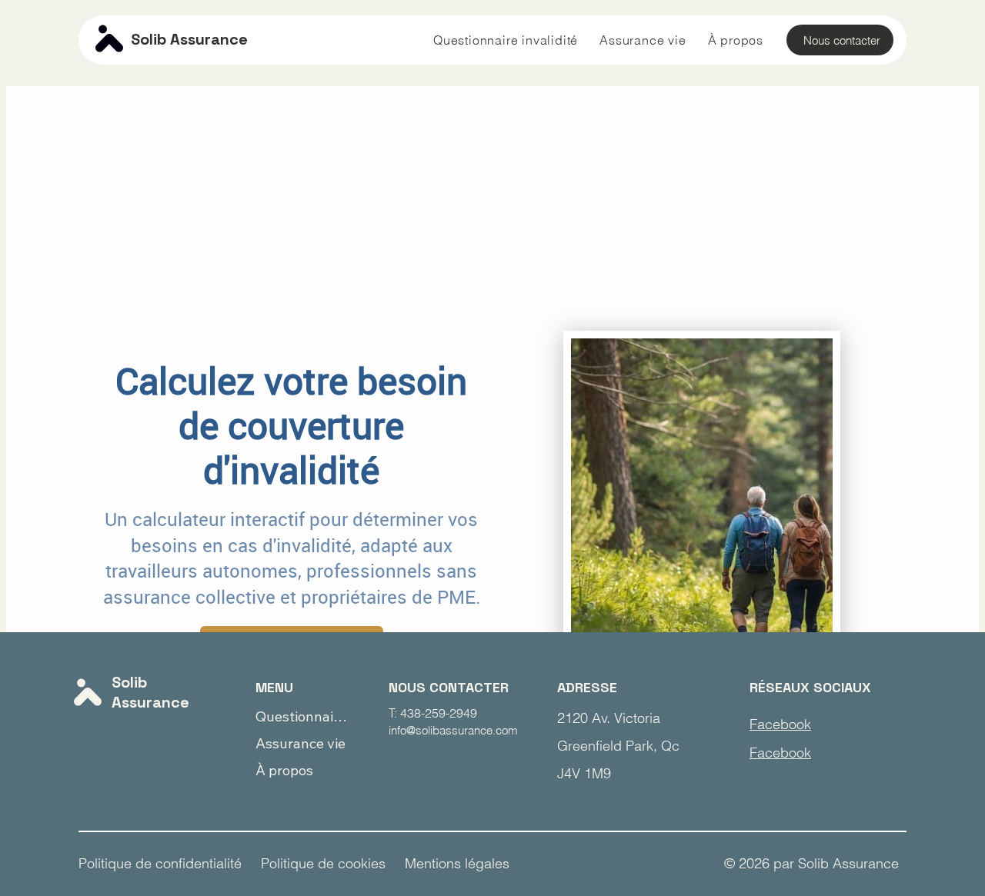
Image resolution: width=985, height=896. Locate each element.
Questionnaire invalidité (303, 716)
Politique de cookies (323, 863)
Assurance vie (300, 743)
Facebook (780, 724)
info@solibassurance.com (453, 730)
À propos (284, 770)
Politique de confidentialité (160, 863)
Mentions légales (457, 863)
